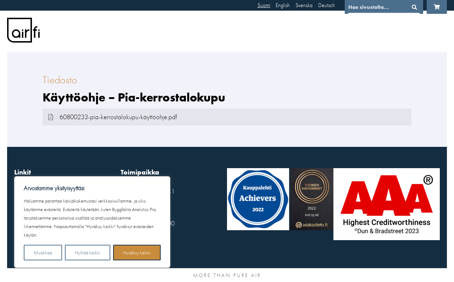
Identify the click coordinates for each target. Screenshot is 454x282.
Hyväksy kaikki (137, 252)
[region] (92, 222)
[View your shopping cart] (437, 7)
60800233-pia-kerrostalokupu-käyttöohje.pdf (118, 117)
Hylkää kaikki (87, 252)
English (283, 5)
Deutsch (326, 5)
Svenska (303, 5)
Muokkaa (43, 252)
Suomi (264, 5)
